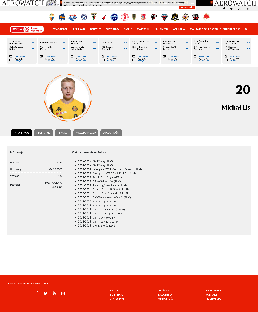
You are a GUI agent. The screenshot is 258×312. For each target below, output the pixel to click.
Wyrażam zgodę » (187, 7)
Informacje (21, 132)
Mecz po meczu (86, 132)
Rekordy (63, 132)
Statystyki (43, 132)
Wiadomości (111, 132)
